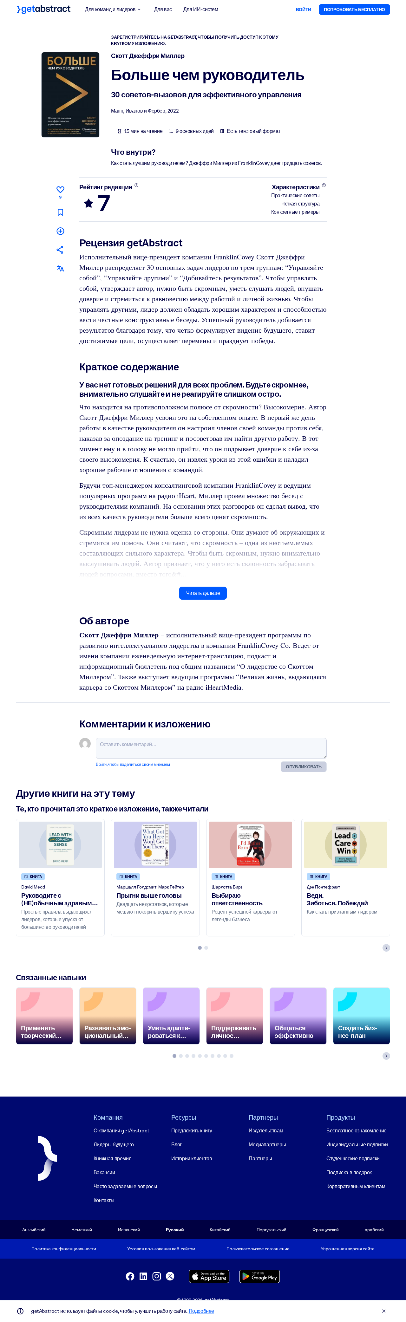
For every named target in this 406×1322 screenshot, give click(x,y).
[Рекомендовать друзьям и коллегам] (60, 250)
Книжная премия (112, 1159)
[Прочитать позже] (60, 212)
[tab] (200, 948)
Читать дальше (203, 593)
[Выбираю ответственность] (250, 845)
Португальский (271, 1229)
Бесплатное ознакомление (356, 1131)
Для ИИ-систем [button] (200, 9)
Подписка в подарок (349, 1172)
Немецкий (81, 1229)
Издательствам (266, 1131)
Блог (176, 1145)
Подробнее (201, 1311)
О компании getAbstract (121, 1131)
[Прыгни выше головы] (155, 845)
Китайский (220, 1229)
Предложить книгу (191, 1131)
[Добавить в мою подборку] (60, 231)
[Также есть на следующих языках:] (60, 268)
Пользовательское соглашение (257, 1248)
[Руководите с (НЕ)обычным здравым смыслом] (60, 845)
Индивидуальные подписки (357, 1145)
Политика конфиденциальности (63, 1248)
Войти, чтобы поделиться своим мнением (133, 764)
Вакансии (104, 1172)
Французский (325, 1229)
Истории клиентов (191, 1159)
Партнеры (260, 1159)
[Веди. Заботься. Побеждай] (345, 845)
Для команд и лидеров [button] (110, 9)
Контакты (104, 1200)
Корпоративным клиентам (355, 1186)
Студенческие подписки (353, 1159)
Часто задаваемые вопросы (125, 1186)
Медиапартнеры (267, 1145)
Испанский (129, 1229)
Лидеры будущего (114, 1145)
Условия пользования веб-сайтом (161, 1248)
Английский (34, 1229)
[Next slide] (386, 948)
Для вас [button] (163, 9)
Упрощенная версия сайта (348, 1248)
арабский (374, 1229)
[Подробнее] (136, 185)
